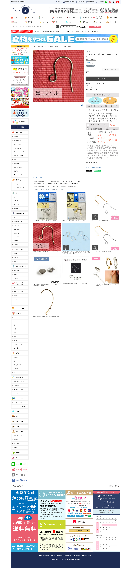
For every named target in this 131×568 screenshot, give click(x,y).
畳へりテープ (17, 365)
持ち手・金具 (73, 17)
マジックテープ (18, 278)
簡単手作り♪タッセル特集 (63, 181)
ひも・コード (17, 295)
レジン (71, 22)
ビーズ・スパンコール (19, 402)
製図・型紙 (16, 229)
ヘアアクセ (16, 385)
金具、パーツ (17, 261)
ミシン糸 (16, 197)
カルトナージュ (114, 17)
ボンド (15, 447)
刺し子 (15, 340)
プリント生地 (17, 148)
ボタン (15, 274)
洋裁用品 (16, 240)
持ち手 (15, 253)
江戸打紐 (16, 368)
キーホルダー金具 (18, 389)
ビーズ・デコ (59, 22)
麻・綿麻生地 (17, 140)
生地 (16, 17)
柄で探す (16, 171)
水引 (15, 372)
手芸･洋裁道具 (59, 17)
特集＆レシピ (41, 181)
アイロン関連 (17, 225)
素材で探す (16, 136)
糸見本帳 (16, 208)
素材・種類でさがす (19, 188)
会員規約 (78, 555)
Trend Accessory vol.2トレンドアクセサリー (70, 186)
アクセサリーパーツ (19, 381)
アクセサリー (45, 22)
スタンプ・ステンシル (19, 435)
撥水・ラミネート (18, 144)
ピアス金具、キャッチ (72, 46)
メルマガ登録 (100, 1)
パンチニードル (18, 344)
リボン (15, 303)
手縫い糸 (16, 201)
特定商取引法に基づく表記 (65, 555)
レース (15, 299)
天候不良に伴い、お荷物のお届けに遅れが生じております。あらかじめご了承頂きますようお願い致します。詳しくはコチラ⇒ (68, 31)
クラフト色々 (113, 22)
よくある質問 (91, 1)
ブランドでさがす (18, 184)
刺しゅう (17, 22)
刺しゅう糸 (16, 204)
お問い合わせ (87, 555)
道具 (15, 336)
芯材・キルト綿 (18, 175)
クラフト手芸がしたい (50, 181)
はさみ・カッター (18, 233)
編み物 (18, 452)
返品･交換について (92, 162)
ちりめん (16, 357)
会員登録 (67, 1)
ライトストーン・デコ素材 (20, 406)
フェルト (16, 439)
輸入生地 (30, 17)
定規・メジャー (18, 221)
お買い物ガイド (81, 1)
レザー (18, 426)
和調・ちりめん (18, 167)
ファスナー (16, 270)
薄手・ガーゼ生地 (18, 155)
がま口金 (16, 257)
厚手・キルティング (19, 152)
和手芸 (30, 22)
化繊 (15, 159)
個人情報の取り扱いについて (48, 555)
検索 (73, 1)
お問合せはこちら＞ (108, 495)
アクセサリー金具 (61, 46)
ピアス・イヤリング (75, 181)
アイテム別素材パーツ (50, 46)
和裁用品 (16, 244)
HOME (35, 46)
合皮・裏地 (16, 163)
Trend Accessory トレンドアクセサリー (68, 183)
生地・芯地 (19, 132)
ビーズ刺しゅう (18, 348)
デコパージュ (17, 443)
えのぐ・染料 (19, 421)
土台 (15, 332)
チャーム (16, 393)
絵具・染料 (86, 22)
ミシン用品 (16, 237)
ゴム (15, 287)
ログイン (60, 1)
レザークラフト (100, 22)
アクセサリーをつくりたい (51, 183)
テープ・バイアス (18, 291)
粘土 (17, 416)
